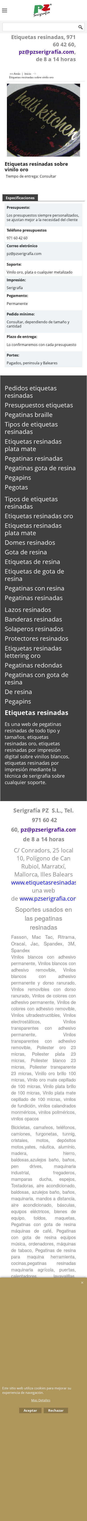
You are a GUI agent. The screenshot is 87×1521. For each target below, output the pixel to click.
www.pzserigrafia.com (49, 898)
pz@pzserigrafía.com (46, 51)
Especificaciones (20, 197)
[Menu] (4, 11)
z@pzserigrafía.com (25, 253)
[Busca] (81, 27)
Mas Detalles (40, 1400)
